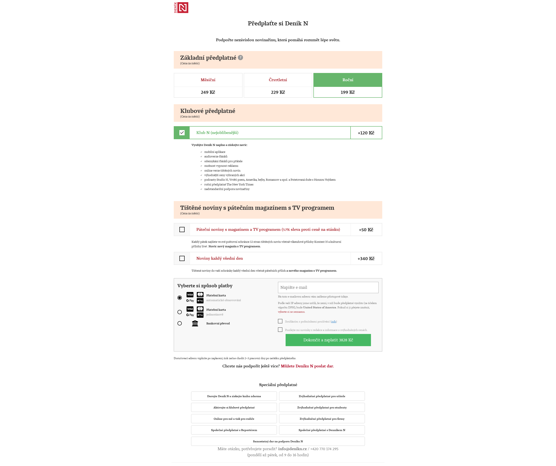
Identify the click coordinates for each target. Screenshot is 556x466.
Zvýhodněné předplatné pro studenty (322, 407)
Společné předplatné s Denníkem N (322, 430)
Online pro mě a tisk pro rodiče (234, 419)
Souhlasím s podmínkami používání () (311, 321)
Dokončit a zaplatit (328, 340)
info (333, 321)
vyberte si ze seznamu (291, 312)
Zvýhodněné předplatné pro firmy (322, 419)
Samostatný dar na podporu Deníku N (278, 441)
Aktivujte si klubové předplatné (234, 407)
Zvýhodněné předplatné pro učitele (322, 396)
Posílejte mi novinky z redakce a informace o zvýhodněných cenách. (326, 330)
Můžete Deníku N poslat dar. (307, 366)
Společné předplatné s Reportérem (234, 430)
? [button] (240, 57)
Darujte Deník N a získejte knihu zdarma (234, 396)
